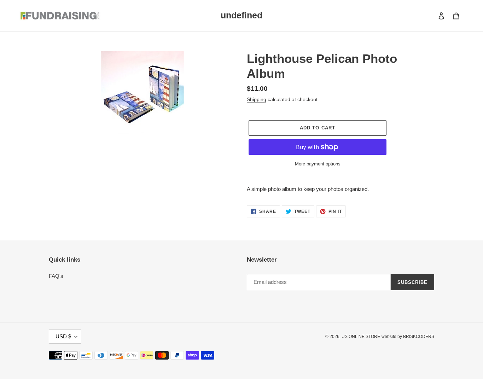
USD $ (63, 336)
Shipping (256, 99)
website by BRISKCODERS (408, 336)
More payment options (318, 164)
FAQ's (56, 276)
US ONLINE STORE (361, 336)
